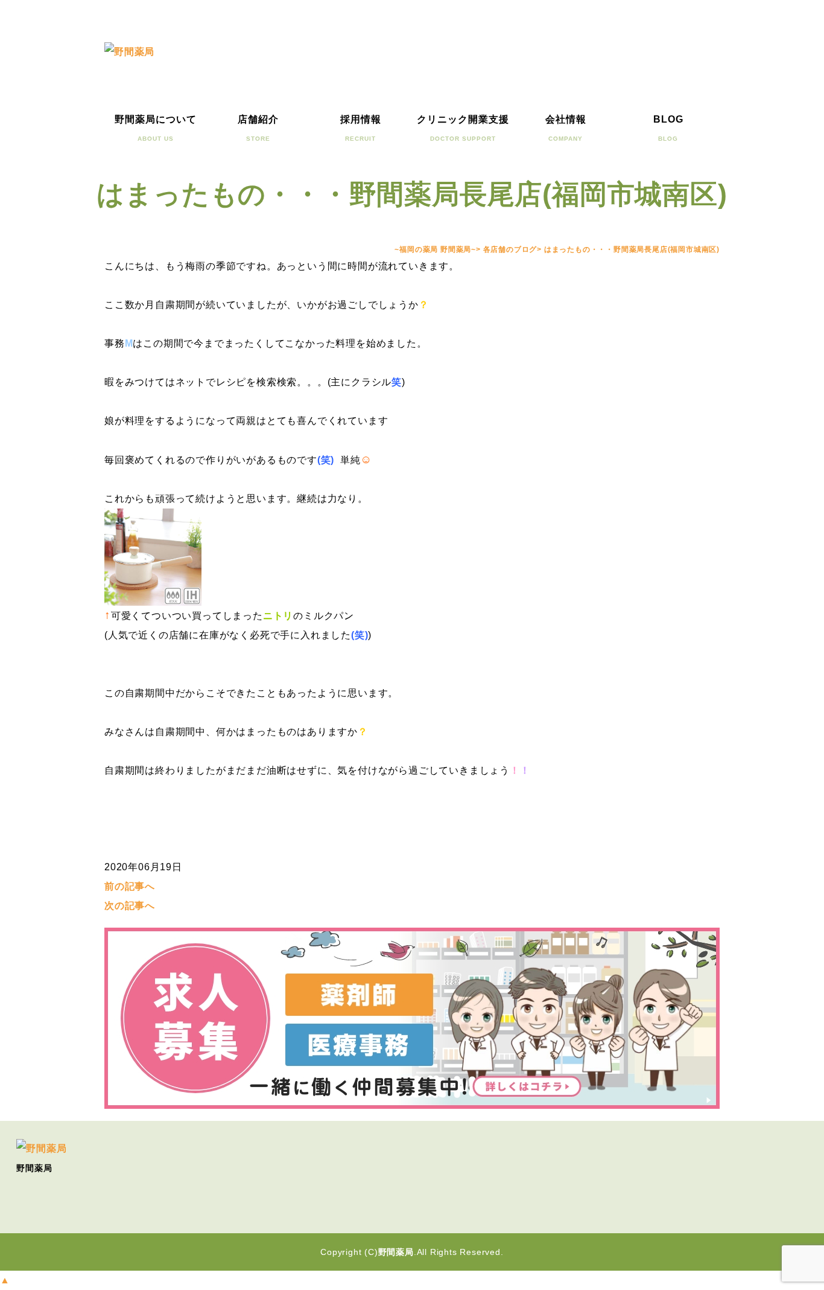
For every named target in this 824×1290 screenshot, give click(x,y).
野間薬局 (396, 1252)
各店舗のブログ (510, 249)
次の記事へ (129, 905)
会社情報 (565, 128)
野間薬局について (156, 128)
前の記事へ (129, 886)
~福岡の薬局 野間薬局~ (435, 249)
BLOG (668, 128)
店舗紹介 (258, 128)
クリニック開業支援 (463, 128)
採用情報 (360, 128)
